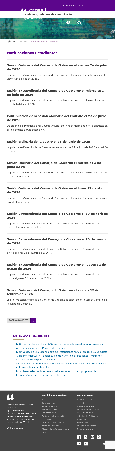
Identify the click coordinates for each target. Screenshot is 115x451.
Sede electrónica (49, 410)
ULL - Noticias (20, 42)
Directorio (46, 419)
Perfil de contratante (86, 400)
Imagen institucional (86, 426)
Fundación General (86, 406)
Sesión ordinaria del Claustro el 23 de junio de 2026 (48, 142)
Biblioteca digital (49, 413)
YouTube (100, 436)
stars (28, 438)
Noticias (30, 14)
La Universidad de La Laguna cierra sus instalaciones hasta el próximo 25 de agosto (61, 352)
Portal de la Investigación (53, 416)
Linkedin (80, 443)
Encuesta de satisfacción (88, 410)
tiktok (87, 443)
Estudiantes (69, 5)
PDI (81, 5)
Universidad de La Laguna (10, 397)
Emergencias (16, 428)
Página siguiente (18, 320)
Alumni (80, 403)
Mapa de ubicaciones (51, 426)
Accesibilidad (83, 422)
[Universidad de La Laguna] (33, 17)
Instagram (93, 436)
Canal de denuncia (86, 429)
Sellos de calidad (85, 413)
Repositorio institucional (53, 422)
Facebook (80, 436)
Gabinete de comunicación (56, 14)
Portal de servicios (50, 406)
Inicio (9, 41)
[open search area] (79, 23)
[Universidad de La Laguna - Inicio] (33, 11)
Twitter (87, 436)
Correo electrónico (50, 400)
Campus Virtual (49, 403)
